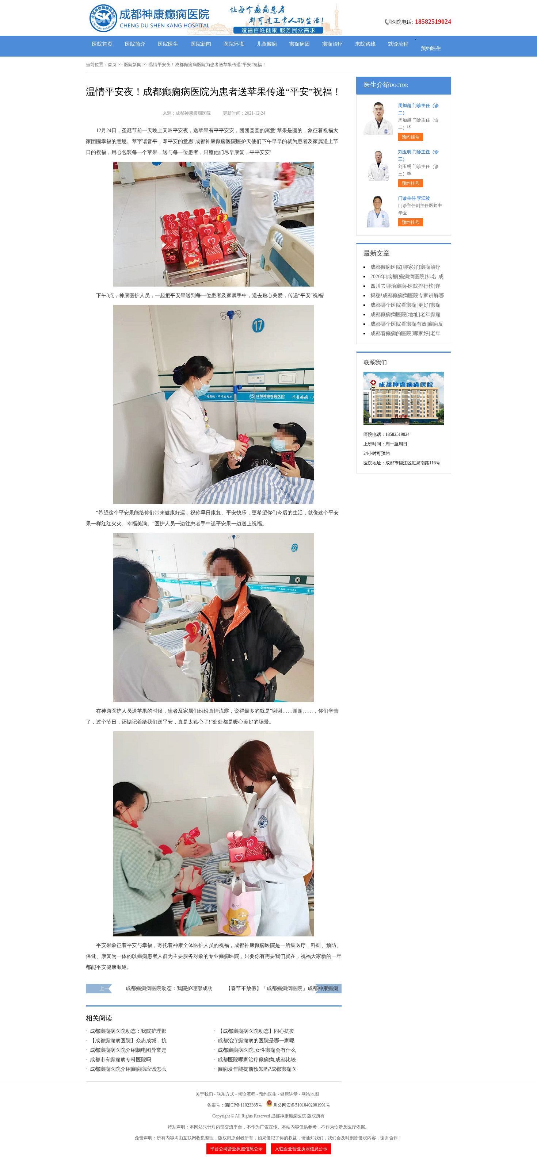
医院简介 (135, 44)
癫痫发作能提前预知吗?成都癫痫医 (257, 1069)
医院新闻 (201, 44)
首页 (112, 64)
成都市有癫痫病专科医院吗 (120, 1059)
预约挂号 (410, 136)
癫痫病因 (299, 44)
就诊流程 (398, 44)
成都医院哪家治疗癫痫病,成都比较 (257, 1059)
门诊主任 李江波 (414, 198)
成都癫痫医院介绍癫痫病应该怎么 (128, 1069)
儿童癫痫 (266, 44)
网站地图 (310, 1094)
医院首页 (102, 44)
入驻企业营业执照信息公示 (301, 1148)
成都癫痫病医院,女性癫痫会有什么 (257, 1050)
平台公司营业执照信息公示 (236, 1148)
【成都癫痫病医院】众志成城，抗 (128, 1040)
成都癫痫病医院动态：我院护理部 (128, 1031)
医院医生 (168, 44)
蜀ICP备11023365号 (243, 1105)
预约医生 (431, 48)
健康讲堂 (289, 1094)
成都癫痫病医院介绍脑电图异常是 (128, 1050)
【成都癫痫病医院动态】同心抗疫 (256, 1031)
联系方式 (225, 1094)
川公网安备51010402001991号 (301, 1105)
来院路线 (365, 44)
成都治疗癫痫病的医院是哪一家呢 (256, 1040)
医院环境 (234, 44)
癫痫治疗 (332, 44)
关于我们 (204, 1094)
